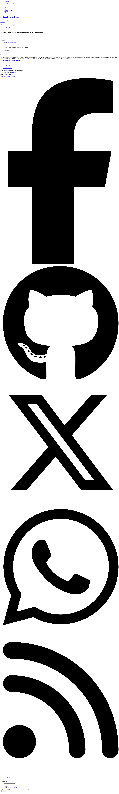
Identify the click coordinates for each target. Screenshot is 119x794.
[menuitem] (10, 3)
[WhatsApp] (61, 633)
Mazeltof (6, 74)
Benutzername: (4, 36)
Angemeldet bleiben (9, 46)
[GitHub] (61, 383)
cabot (10, 74)
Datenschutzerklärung (15, 60)
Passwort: (3, 40)
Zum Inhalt (2, 22)
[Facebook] (61, 263)
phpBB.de (14, 72)
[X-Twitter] (61, 500)
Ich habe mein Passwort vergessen (10, 42)
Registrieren (2, 63)
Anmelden (3, 777)
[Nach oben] (0, 792)
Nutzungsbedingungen (5, 60)
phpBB (6, 70)
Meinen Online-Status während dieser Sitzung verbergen (16, 47)
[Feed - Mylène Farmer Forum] (61, 766)
